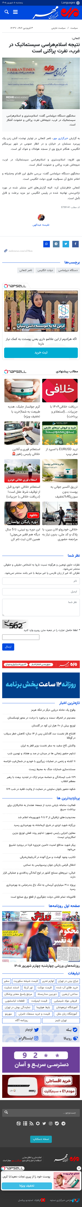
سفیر (6, 981)
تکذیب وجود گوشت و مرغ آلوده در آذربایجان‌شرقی (47, 857)
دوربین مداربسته (47, 994)
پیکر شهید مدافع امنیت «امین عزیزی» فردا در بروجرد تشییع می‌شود (42, 847)
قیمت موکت (45, 988)
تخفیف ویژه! (26, 1186)
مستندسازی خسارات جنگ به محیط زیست (52, 769)
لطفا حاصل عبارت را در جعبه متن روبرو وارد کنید (52, 630)
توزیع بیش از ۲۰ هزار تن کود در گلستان (53, 726)
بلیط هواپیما (43, 1007)
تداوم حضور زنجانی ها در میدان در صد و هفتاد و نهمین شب (41, 753)
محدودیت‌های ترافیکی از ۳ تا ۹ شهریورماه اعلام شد (46, 817)
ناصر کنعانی (25, 270)
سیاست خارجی (58, 28)
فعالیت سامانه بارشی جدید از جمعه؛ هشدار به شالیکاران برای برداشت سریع (41, 807)
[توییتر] (44, 1124)
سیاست (74, 28)
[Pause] (8, 328)
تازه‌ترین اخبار (69, 703)
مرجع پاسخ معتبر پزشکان (18, 994)
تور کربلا (28, 988)
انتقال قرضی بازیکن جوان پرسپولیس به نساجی (49, 865)
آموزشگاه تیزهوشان (66, 1007)
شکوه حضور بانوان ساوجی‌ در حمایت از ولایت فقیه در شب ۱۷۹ (40, 789)
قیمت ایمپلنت (39, 1001)
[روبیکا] (37, 1124)
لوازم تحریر (48, 981)
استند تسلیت (11, 988)
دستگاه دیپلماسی (68, 270)
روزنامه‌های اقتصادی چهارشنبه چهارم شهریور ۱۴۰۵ (45, 966)
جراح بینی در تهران (68, 981)
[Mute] (14, 328)
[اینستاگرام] (50, 1124)
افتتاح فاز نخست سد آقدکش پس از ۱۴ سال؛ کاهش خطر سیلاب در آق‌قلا (39, 736)
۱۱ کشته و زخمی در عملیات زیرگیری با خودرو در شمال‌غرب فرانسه (39, 761)
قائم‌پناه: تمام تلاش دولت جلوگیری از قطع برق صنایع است (43, 897)
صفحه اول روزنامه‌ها (64, 906)
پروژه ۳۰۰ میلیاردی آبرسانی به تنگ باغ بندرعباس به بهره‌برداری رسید (40, 887)
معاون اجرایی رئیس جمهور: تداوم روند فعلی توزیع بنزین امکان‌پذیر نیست (43, 835)
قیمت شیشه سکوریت (26, 981)
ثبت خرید (41, 352)
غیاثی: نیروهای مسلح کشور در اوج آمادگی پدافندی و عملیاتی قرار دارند (39, 875)
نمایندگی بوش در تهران (17, 1007)
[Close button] (79, 1168)
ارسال (8, 647)
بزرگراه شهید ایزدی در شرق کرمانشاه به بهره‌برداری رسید (44, 825)
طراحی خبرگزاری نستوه (61, 1200)
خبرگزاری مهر (60, 138)
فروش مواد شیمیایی (65, 1001)
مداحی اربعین (70, 994)
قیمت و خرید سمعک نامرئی (34, 1014)
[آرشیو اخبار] (25, 1124)
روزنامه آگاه (21, 1020)
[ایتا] (18, 1124)
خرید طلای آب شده (67, 988)
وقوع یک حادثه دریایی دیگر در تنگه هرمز (53, 710)
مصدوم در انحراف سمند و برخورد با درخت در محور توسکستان (41, 718)
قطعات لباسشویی (14, 1001)
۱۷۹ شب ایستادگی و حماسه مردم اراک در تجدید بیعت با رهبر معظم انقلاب (41, 779)
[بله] (57, 1124)
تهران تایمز (61, 1020)
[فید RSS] (31, 1124)
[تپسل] (6, 286)
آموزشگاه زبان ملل (67, 1014)
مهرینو (8, 1014)
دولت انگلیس (45, 270)
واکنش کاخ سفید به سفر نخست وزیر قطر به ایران (48, 746)
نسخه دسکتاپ (41, 1139)
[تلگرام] (63, 1124)
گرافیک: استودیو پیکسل (29, 1200)
